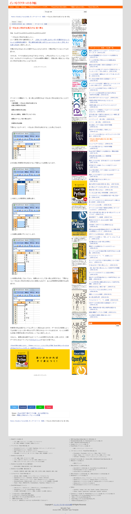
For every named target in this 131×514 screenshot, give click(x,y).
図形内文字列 (26, 482)
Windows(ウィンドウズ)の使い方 (79, 475)
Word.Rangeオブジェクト (20, 449)
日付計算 (16, 471)
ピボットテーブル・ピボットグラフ (26, 461)
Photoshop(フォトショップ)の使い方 (94, 493)
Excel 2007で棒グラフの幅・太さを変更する (33, 413)
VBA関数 (25, 476)
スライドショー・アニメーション (85, 448)
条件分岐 (16, 476)
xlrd (86, 489)
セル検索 (44, 491)
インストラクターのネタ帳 (22, 3)
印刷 (17, 443)
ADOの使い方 (92, 439)
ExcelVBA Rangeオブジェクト (19, 485)
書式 (75, 448)
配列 (21, 476)
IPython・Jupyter (78, 491)
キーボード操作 (33, 459)
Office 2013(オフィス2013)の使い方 (100, 473)
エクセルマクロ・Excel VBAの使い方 (20, 473)
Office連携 (16, 453)
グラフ (15, 459)
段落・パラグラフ (18, 451)
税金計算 (48, 471)
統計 (56, 471)
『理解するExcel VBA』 (77, 7)
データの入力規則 (40, 461)
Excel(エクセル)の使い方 (23, 16)
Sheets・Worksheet (44, 477)
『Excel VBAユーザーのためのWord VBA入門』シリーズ (25, 497)
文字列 (40, 471)
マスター (104, 453)
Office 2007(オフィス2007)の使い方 (80, 465)
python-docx (86, 491)
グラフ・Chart (33, 479)
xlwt (89, 489)
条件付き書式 (17, 466)
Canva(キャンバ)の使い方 (77, 493)
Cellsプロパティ (18, 487)
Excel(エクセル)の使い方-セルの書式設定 (22, 464)
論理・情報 (27, 471)
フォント (35, 451)
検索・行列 (34, 471)
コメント (29, 491)
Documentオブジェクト (19, 448)
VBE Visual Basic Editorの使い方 (79, 439)
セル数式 (38, 491)
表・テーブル (31, 453)
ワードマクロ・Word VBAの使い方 (20, 445)
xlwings (81, 489)
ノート (87, 456)
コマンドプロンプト (102, 478)
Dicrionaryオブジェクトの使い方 (94, 441)
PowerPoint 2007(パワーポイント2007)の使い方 (85, 469)
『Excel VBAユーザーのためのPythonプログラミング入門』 (86, 495)
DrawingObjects (34, 482)
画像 (101, 455)
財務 (44, 471)
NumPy (92, 489)
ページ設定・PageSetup (32, 448)
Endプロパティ (26, 487)
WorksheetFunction (18, 481)
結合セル (49, 491)
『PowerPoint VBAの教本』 (59, 7)
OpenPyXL (76, 489)
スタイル (35, 449)
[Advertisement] (40, 81)
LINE (40, 407)
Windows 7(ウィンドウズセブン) (81, 479)
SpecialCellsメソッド (19, 489)
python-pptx (93, 491)
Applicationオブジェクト (19, 477)
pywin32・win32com (102, 491)
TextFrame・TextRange (79, 456)
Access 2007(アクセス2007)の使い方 (82, 471)
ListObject (16, 479)
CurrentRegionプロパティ (47, 487)
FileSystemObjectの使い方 (77, 441)
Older (19, 22)
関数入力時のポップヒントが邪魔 (28, 415)
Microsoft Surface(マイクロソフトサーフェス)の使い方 (86, 484)
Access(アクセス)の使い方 (77, 459)
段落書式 (22, 443)
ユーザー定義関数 (47, 481)
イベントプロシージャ (34, 476)
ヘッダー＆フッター (50, 448)
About (17, 7)
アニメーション (103, 456)
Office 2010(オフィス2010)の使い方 (80, 473)
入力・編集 (16, 441)
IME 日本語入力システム (79, 478)
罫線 (34, 491)
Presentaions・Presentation (80, 453)
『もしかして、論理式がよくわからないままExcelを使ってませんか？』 (30, 500)
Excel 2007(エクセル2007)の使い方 (98, 468)
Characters (51, 479)
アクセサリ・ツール (91, 478)
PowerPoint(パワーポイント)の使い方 (80, 446)
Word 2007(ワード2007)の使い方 (81, 468)
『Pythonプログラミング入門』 (38, 7)
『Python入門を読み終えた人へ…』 (80, 500)
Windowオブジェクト (43, 451)
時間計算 (22, 471)
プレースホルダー (86, 455)
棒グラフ (21, 459)
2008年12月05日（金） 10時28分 (22, 24)
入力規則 (16, 491)
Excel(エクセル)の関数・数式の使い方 (21, 468)
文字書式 (28, 443)
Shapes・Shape (18, 482)
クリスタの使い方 (110, 493)
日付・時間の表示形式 (35, 466)
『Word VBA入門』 (93, 7)
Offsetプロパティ (35, 487)
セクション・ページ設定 (26, 441)
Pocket (49, 407)
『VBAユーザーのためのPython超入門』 (81, 497)
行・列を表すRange (30, 489)
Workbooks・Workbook (32, 477)
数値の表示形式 (25, 466)
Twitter (14, 407)
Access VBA (89, 459)
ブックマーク (23, 453)
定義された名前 (28, 481)
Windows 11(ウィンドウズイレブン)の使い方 (84, 483)
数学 (53, 471)
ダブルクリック (35, 340)
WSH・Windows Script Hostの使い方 (80, 442)
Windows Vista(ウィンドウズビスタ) (98, 479)
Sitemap (23, 7)
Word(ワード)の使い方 (17, 439)
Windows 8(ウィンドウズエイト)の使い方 (83, 481)
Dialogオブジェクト (50, 482)
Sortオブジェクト (24, 479)
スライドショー (94, 456)
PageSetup (42, 482)
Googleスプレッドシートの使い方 (79, 444)
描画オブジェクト (35, 443)
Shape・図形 (39, 453)
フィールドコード (38, 441)
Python (72, 487)
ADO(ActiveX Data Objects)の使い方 (103, 459)
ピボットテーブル (37, 481)
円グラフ (26, 459)
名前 (22, 458)
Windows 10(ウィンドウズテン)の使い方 (104, 481)
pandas (97, 489)
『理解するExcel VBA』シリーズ (19, 498)
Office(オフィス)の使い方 (77, 460)
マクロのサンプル (44, 476)
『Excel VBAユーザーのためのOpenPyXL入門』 (83, 498)
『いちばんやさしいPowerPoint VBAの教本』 (23, 495)
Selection (30, 449)
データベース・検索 (39, 16)
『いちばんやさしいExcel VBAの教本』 (21, 493)
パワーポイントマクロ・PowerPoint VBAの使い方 (84, 451)
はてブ (32, 407)
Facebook (23, 407)
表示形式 (38, 489)
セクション (42, 448)
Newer (14, 22)
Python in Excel (104, 489)
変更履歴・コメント (48, 453)
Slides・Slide (98, 453)
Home (12, 7)
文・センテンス (27, 451)
